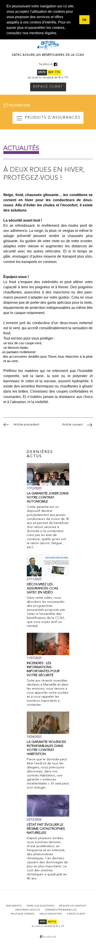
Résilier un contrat (72, 906)
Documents (13, 906)
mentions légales (42, 33)
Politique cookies (22, 914)
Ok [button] (84, 19)
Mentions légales (27, 910)
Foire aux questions (40, 906)
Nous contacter (51, 914)
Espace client (76, 914)
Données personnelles (61, 910)
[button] (58, 33)
